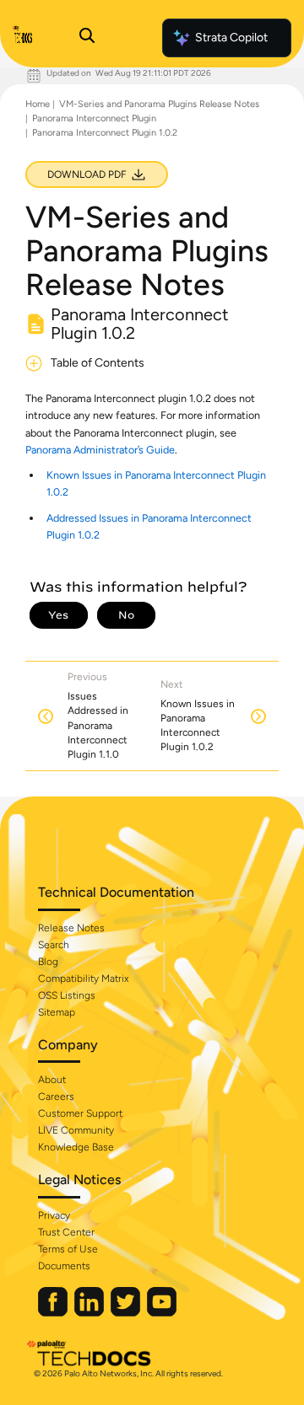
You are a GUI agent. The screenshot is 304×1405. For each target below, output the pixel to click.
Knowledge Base (76, 1147)
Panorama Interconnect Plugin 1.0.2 (104, 132)
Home (37, 104)
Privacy (54, 1215)
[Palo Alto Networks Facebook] (54, 1313)
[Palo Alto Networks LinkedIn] (90, 1313)
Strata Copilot (231, 37)
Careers (56, 1096)
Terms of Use (68, 1249)
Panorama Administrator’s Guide (100, 449)
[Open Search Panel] (87, 38)
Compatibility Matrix (83, 978)
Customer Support (80, 1113)
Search (53, 945)
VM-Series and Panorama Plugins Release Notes (159, 104)
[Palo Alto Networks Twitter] (127, 1313)
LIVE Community (76, 1130)
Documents (64, 1266)
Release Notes (71, 928)
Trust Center (66, 1232)
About (52, 1080)
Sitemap (56, 1012)
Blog (48, 962)
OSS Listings (66, 995)
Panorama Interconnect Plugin (94, 118)
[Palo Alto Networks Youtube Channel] (161, 1313)
